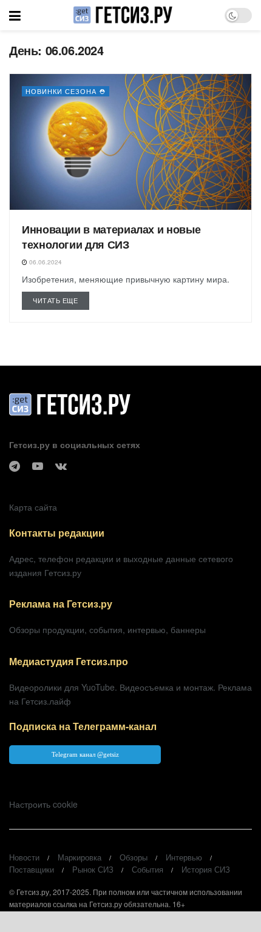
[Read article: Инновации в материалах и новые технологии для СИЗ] (130, 142)
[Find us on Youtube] (37, 466)
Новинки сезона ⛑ (65, 91)
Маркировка (79, 857)
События (147, 869)
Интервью (184, 857)
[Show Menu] (15, 15)
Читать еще (61, 300)
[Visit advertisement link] (130, 921)
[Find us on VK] (61, 466)
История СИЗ (205, 869)
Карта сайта (33, 507)
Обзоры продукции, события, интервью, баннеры (107, 629)
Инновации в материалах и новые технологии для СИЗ (111, 236)
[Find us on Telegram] (14, 466)
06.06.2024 (44, 262)
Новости (24, 857)
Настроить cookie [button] (43, 804)
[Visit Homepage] (122, 15)
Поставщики (31, 869)
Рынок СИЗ (93, 869)
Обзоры (133, 857)
